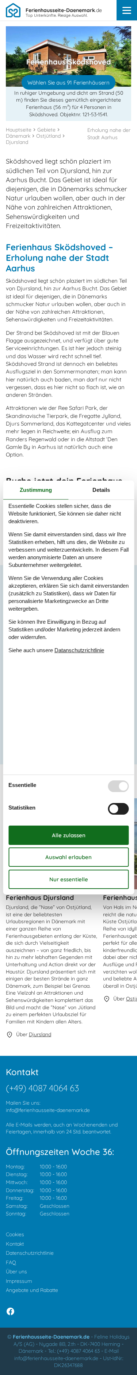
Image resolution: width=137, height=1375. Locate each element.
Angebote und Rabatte (32, 1290)
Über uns (16, 1271)
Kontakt (15, 1244)
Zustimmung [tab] (36, 490)
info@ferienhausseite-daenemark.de (48, 1110)
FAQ (11, 1262)
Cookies (15, 1234)
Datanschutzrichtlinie (79, 650)
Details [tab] (101, 490)
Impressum (19, 1281)
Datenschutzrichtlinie (30, 1253)
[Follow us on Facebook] (10, 1311)
